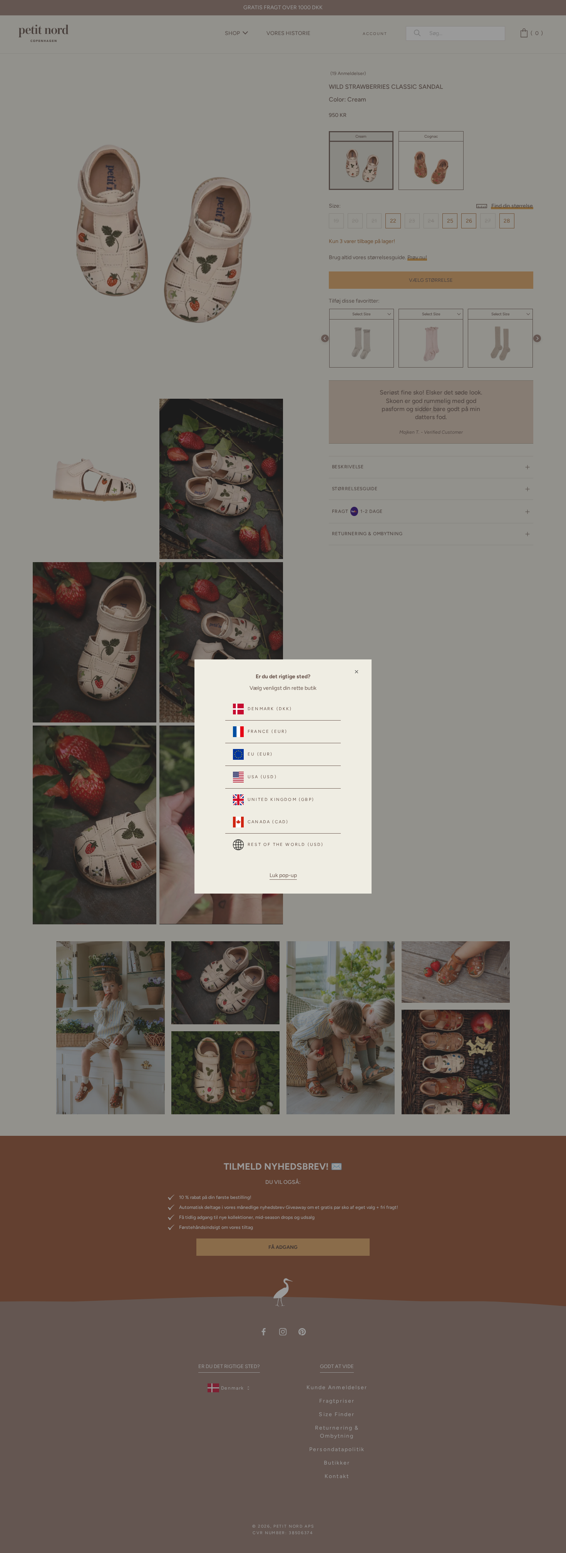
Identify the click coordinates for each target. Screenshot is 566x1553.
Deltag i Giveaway (468, 1519)
